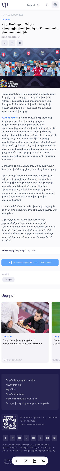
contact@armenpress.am (32, 424)
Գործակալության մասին (20, 380)
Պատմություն (14, 384)
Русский (32, 250)
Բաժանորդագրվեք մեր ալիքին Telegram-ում (32, 262)
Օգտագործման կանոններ (21, 398)
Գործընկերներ (15, 394)
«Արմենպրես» (9, 117)
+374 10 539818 (27, 420)
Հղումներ (11, 389)
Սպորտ (8, 279)
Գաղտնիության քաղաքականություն (27, 403)
